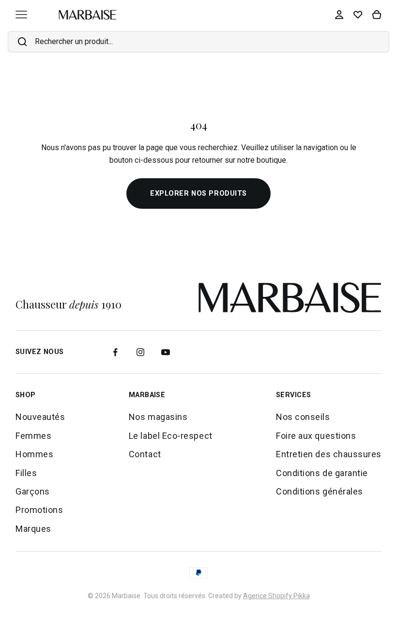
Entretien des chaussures (329, 454)
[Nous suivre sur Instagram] (140, 352)
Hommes (34, 454)
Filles (26, 473)
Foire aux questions (316, 436)
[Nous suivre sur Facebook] (115, 352)
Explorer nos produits (198, 193)
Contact (145, 454)
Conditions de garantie (322, 473)
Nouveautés (40, 417)
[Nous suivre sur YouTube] (165, 352)
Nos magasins (158, 417)
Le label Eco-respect (171, 436)
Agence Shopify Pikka (276, 596)
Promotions (39, 510)
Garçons (32, 491)
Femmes (33, 436)
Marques (33, 529)
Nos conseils (303, 417)
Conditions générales (319, 491)
